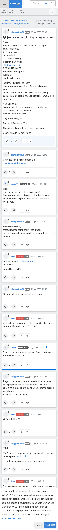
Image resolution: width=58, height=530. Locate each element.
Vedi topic (22, 456)
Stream (4, 12)
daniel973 (15, 184)
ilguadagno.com (25, 261)
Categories (21, 12)
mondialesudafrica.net (14, 163)
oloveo (14, 347)
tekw (13, 256)
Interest (11, 12)
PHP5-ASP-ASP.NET (13, 65)
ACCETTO (50, 525)
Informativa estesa (11, 518)
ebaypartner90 (17, 32)
